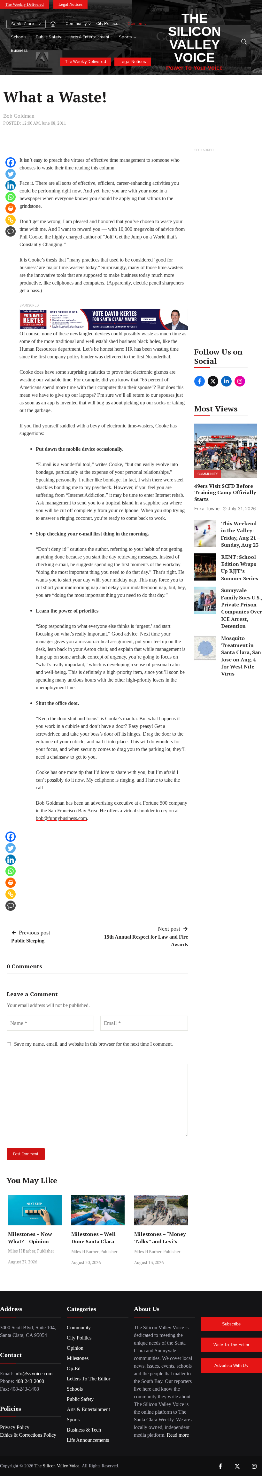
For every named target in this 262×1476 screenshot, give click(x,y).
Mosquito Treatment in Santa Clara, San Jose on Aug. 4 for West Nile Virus (241, 656)
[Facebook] (10, 162)
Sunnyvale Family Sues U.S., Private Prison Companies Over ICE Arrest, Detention (241, 608)
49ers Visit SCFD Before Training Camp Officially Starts (225, 492)
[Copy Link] (10, 220)
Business (19, 51)
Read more (178, 1435)
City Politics (107, 24)
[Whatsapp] (10, 197)
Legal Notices (70, 4)
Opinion (134, 24)
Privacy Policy (14, 1427)
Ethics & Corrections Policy (28, 1435)
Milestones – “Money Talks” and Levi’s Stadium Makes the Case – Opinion (160, 1245)
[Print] (10, 208)
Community (76, 24)
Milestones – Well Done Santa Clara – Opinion (94, 1241)
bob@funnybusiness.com (61, 818)
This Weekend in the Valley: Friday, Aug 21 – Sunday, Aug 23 (240, 534)
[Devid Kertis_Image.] (103, 319)
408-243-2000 (29, 1381)
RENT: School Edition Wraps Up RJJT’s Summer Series (239, 567)
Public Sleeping (27, 940)
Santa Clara (22, 24)
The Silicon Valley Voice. (57, 1466)
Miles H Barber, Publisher (31, 1251)
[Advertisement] (226, 250)
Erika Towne (207, 508)
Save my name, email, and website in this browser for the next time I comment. (93, 1044)
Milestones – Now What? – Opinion (30, 1237)
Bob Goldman (19, 116)
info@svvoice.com (33, 1373)
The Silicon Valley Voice (194, 38)
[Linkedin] (10, 185)
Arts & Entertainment (90, 37)
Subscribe (231, 1324)
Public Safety (48, 37)
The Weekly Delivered (24, 4)
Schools (18, 37)
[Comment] (10, 231)
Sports (125, 37)
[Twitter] (10, 174)
